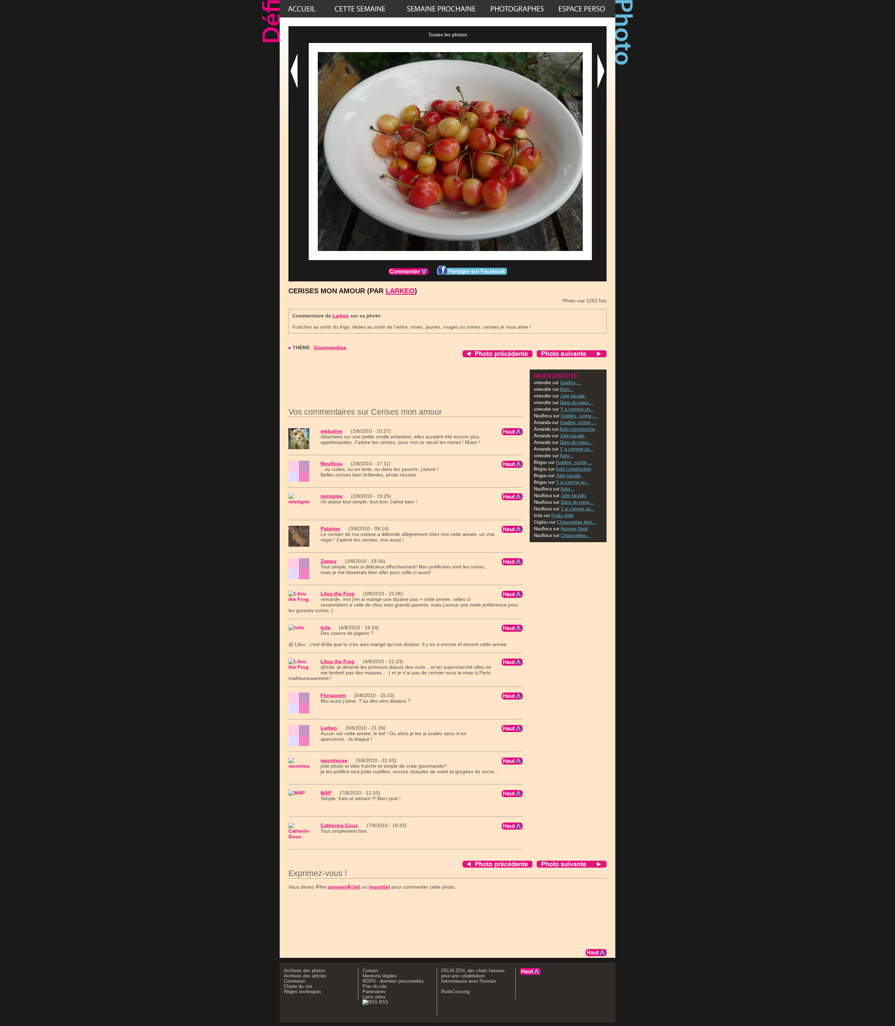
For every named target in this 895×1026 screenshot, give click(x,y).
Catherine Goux (339, 825)
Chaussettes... (575, 535)
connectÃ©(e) (344, 887)
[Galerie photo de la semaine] (360, 8)
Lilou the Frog (338, 593)
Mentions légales (380, 975)
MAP (326, 793)
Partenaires (374, 991)
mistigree (332, 496)
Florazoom (333, 695)
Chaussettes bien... (576, 522)
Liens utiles (374, 996)
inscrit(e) (379, 887)
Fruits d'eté (562, 515)
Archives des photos (304, 970)
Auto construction (577, 429)
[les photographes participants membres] (517, 8)
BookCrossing (455, 991)
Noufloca (331, 463)
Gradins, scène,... (579, 415)
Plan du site (375, 986)
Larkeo (400, 291)
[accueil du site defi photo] (302, 8)
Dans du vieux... (576, 402)
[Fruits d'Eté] (441, 8)
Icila (325, 627)
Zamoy (329, 561)
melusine (331, 431)
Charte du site (298, 986)
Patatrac (330, 528)
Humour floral (574, 528)
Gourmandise (330, 347)
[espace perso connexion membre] (581, 8)
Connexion (294, 981)
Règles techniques (302, 991)
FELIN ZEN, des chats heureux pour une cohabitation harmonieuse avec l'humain (473, 976)
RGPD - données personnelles (393, 981)
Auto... (566, 389)
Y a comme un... (577, 409)
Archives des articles (305, 975)
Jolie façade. (573, 396)
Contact (370, 970)
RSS (383, 1002)
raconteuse (334, 760)
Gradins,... (570, 382)
